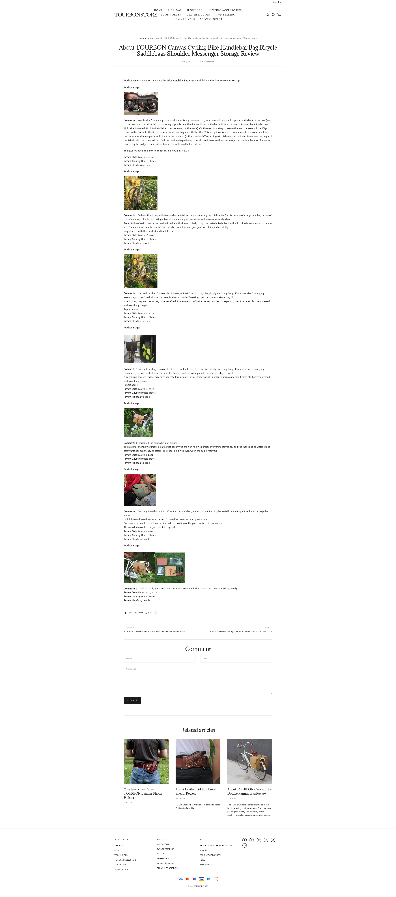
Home (141, 38)
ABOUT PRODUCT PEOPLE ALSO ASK (216, 845)
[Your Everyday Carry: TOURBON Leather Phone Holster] (146, 761)
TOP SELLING (225, 14)
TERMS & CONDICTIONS (168, 868)
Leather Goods (199, 14)
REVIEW (203, 850)
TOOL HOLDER (171, 14)
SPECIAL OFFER (211, 19)
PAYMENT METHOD (165, 849)
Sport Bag (195, 10)
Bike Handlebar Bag (177, 80)
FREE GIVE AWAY (207, 864)
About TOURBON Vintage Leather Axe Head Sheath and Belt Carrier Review (239, 631)
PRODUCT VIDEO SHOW (210, 855)
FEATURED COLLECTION (125, 860)
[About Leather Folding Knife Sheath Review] (198, 761)
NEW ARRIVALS (184, 19)
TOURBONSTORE (135, 14)
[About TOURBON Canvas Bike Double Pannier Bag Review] (249, 761)
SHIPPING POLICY (164, 858)
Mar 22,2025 (128, 802)
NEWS (202, 860)
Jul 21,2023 (231, 798)
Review (150, 38)
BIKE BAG (174, 10)
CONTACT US (163, 844)
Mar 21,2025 (180, 798)
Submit (132, 700)
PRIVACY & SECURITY (166, 863)
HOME (158, 10)
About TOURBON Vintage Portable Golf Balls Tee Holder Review (156, 631)
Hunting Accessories (225, 10)
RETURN (161, 853)
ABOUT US (161, 839)
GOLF (116, 850)
